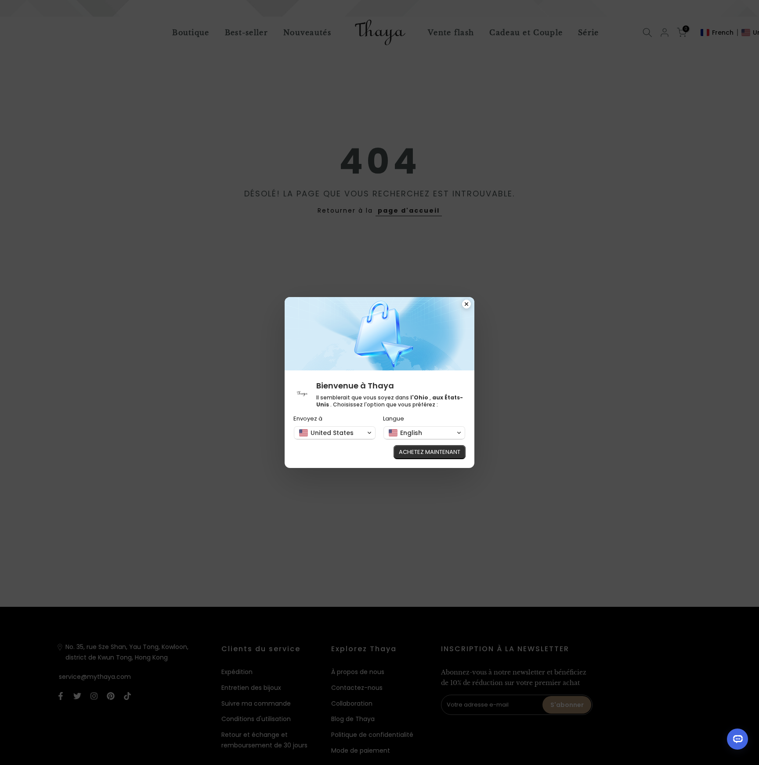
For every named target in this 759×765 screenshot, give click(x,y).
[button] (334, 433)
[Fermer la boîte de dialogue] (466, 305)
